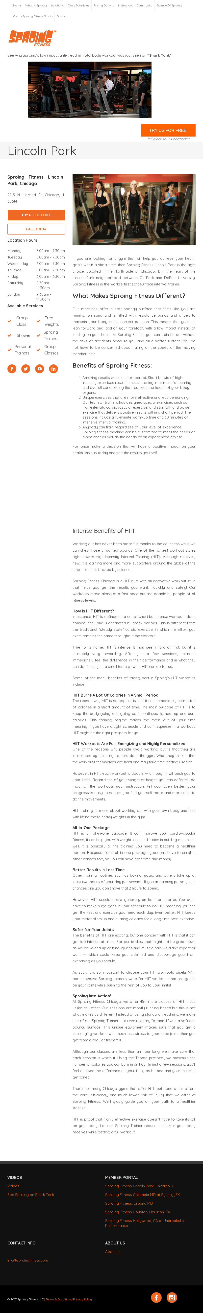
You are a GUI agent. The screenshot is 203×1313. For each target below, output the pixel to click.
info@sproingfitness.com (27, 1260)
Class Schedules (78, 5)
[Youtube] (39, 368)
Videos (13, 1186)
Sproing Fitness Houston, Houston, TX (137, 1212)
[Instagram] (172, 1297)
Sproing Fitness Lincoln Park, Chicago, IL (139, 1186)
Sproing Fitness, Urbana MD (129, 1203)
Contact (62, 16)
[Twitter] (25, 368)
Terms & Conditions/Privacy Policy (69, 1299)
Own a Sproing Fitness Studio (32, 16)
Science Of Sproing (169, 5)
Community (144, 5)
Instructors (125, 5)
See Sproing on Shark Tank (30, 1194)
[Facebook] (11, 368)
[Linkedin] (53, 368)
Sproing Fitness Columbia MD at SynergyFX (142, 1194)
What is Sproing (36, 5)
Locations (57, 5)
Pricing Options (104, 5)
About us (113, 1251)
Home (17, 5)
